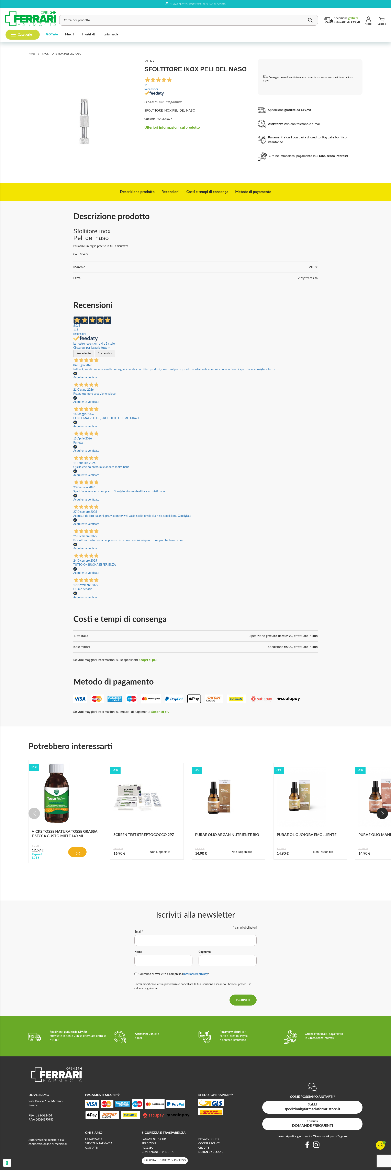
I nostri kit (88, 34)
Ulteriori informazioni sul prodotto (172, 127)
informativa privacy (195, 974)
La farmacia (111, 34)
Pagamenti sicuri (154, 1139)
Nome (138, 952)
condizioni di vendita (158, 1152)
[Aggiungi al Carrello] (77, 852)
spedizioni (149, 1143)
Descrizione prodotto (137, 192)
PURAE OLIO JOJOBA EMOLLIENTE (306, 835)
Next (382, 813)
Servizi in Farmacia (98, 1143)
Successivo (105, 353)
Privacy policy (208, 1139)
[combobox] (188, 20)
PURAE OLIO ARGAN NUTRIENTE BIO (227, 835)
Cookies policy (209, 1143)
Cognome (205, 952)
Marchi (69, 34)
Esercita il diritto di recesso (165, 1160)
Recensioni (170, 192)
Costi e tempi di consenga (207, 192)
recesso (147, 1148)
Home (32, 54)
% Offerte (52, 34)
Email (138, 931)
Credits (203, 1148)
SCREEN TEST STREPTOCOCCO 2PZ (143, 835)
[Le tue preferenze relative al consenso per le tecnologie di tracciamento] (7, 1163)
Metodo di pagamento (253, 192)
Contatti (91, 1148)
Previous (34, 813)
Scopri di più (148, 660)
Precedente (84, 353)
